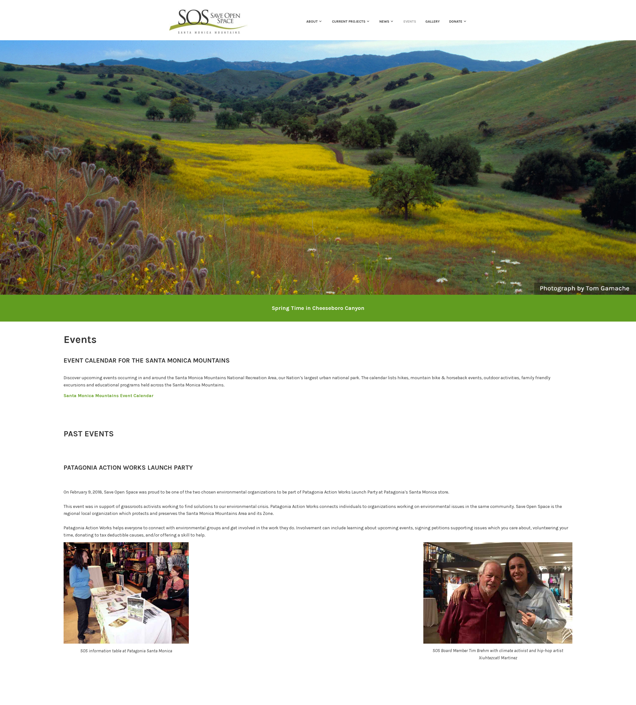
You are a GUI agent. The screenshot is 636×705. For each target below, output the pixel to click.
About (312, 21)
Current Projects (348, 21)
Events (409, 21)
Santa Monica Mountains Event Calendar (109, 395)
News (384, 21)
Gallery (432, 21)
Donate (455, 21)
